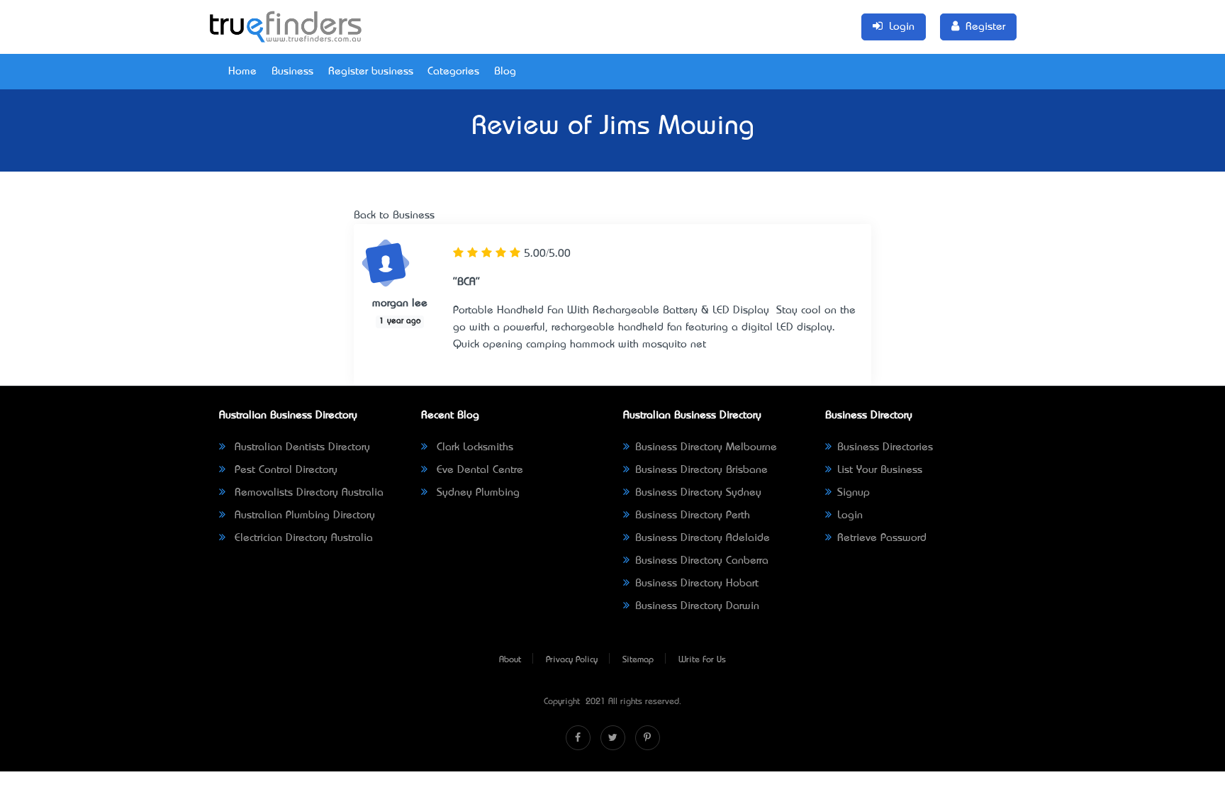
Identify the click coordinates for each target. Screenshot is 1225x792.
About (510, 660)
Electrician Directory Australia (302, 538)
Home (242, 72)
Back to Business (394, 216)
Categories (453, 72)
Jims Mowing (677, 127)
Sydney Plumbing (476, 493)
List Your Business (879, 470)
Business (292, 72)
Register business (370, 72)
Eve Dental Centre (478, 470)
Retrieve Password (882, 538)
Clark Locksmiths (473, 447)
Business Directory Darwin (697, 606)
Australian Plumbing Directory (303, 515)
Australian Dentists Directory (300, 447)
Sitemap (638, 660)
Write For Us (702, 660)
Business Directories (885, 447)
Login (850, 515)
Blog (505, 72)
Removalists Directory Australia (307, 493)
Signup (853, 493)
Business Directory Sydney (698, 493)
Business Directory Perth (692, 515)
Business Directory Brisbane (701, 470)
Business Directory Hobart (697, 584)
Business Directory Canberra (701, 561)
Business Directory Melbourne (706, 447)
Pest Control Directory (284, 470)
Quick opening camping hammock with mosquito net (579, 345)
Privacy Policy (572, 660)
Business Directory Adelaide (702, 538)
